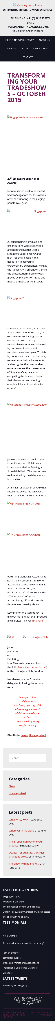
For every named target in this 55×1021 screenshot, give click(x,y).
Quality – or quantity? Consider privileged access (26, 911)
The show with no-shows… (24, 863)
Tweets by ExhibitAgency (15, 985)
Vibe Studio (46, 1014)
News (24, 735)
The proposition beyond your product (21, 906)
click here (37, 620)
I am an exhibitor (11, 952)
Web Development (40, 1012)
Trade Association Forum (32, 667)
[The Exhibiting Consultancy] (27, 5)
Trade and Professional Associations (21, 962)
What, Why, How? (19, 819)
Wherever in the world (21, 830)
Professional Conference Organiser (20, 967)
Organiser (7, 972)
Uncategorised (37, 735)
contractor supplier (12, 957)
